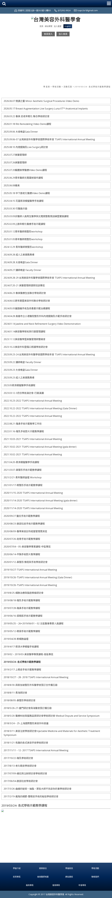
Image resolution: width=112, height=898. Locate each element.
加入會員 (63, 33)
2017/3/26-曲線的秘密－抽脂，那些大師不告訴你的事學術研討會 (37, 788)
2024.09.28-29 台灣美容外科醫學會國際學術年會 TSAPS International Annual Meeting (49, 277)
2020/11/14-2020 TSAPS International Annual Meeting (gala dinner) (40, 500)
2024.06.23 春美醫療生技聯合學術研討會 (25, 293)
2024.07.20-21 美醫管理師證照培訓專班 (24, 285)
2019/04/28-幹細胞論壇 (16, 638)
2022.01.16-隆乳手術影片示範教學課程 (24, 431)
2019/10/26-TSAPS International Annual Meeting (30, 585)
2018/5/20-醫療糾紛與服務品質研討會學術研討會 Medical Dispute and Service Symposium (51, 715)
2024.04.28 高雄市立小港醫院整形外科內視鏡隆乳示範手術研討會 (38, 316)
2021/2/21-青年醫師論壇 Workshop (23, 477)
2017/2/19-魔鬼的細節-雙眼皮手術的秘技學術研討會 (31, 796)
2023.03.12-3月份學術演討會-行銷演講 (24, 393)
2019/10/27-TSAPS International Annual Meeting (30, 569)
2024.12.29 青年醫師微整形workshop (23, 247)
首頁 (48, 86)
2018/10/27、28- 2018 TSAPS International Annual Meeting (36, 677)
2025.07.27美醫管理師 (15, 154)
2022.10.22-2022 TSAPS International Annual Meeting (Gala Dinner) (40, 408)
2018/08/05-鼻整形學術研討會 (19, 700)
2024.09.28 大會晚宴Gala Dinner (21, 262)
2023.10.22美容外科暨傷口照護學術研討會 (26, 347)
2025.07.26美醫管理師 (15, 162)
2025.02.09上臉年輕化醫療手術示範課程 (24, 224)
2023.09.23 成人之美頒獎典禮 (19, 377)
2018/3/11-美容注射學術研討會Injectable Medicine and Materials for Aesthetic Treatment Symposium (52, 733)
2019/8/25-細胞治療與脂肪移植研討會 (23, 592)
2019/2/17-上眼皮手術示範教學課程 (22, 669)
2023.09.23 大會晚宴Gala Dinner (21, 369)
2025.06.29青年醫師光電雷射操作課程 (23, 177)
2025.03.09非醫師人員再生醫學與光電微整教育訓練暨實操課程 (36, 216)
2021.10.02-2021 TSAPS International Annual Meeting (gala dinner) (40, 446)
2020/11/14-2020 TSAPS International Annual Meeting (33, 508)
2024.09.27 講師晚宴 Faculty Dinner (22, 270)
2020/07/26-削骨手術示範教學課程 (22, 538)
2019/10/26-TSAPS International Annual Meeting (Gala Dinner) (38, 577)
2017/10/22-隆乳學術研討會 (18, 758)
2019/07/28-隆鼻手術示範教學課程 (22, 608)
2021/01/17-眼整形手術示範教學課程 (23, 485)
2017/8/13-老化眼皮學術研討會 (20, 765)
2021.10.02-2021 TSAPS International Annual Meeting (33, 454)
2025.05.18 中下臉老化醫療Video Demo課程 (27, 193)
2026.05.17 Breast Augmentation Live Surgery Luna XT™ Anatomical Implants (46, 108)
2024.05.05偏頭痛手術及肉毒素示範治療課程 (27, 308)
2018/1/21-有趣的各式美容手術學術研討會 (26, 742)
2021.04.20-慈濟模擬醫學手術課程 (21, 462)
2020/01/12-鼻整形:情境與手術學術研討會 (26, 562)
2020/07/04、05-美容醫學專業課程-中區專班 (27, 546)
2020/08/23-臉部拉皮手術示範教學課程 (24, 523)
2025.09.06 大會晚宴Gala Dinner (21, 131)
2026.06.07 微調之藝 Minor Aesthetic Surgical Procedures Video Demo (41, 101)
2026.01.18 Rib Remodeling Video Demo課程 (27, 124)
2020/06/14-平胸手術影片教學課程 (22, 554)
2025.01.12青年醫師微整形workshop (23, 231)
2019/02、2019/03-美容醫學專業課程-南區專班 (28, 654)
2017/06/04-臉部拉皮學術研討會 (21, 781)
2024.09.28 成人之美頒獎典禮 (19, 254)
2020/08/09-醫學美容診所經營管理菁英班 (25, 531)
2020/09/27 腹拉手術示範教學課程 (22, 516)
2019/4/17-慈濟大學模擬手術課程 (21, 646)
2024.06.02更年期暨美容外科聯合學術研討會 (27, 300)
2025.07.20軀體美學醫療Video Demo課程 (25, 170)
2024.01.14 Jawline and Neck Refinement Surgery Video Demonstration (42, 323)
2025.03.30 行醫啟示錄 (15, 208)
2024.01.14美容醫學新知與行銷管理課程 (24, 331)
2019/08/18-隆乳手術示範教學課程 (22, 600)
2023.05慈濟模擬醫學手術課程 (19, 385)
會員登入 (48, 33)
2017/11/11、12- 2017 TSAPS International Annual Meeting (36, 750)
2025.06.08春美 (12, 185)
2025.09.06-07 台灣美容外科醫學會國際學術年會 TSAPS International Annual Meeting (49, 139)
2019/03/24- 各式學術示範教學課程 (93, 86)
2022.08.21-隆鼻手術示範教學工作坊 (23, 423)
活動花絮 (67, 86)
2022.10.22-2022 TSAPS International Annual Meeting (33, 416)
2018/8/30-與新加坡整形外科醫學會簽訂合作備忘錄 (30, 685)
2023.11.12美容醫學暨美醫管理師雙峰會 (24, 339)
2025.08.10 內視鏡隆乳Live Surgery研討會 (26, 147)
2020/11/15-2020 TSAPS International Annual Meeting (33, 492)
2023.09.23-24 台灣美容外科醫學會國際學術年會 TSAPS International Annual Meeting (49, 354)
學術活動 (56, 86)
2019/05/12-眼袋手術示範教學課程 (22, 631)
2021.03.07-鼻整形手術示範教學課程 (23, 469)
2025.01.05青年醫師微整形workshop (23, 239)
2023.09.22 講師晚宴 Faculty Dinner (22, 362)
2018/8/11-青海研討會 (15, 692)
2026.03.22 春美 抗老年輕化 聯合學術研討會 (26, 116)
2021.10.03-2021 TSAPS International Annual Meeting (33, 439)
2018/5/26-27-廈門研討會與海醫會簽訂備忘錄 (28, 708)
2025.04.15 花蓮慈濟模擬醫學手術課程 (24, 200)
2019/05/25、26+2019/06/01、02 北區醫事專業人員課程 (33, 623)
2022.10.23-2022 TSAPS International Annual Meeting (33, 400)
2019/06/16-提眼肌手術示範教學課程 (23, 615)
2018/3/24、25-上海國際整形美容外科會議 (26, 723)
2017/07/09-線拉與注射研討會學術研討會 (25, 773)
